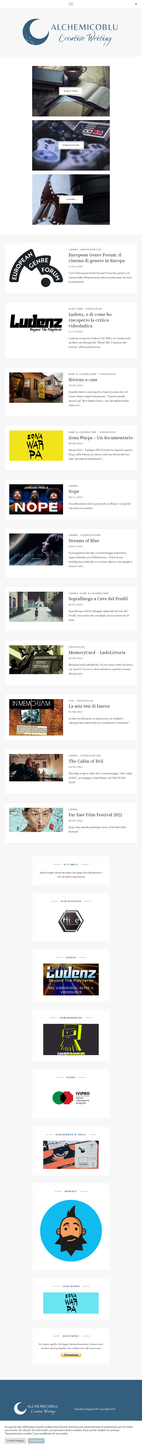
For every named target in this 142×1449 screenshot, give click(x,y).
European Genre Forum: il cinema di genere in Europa (97, 258)
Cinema (73, 249)
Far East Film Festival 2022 (95, 815)
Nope (74, 491)
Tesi (72, 700)
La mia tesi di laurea (89, 706)
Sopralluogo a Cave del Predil (98, 599)
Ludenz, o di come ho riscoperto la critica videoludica (90, 320)
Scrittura (76, 309)
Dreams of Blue (84, 541)
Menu (71, 4)
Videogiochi (94, 309)
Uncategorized (90, 249)
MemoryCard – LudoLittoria (97, 652)
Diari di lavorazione (83, 374)
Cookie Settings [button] (15, 1440)
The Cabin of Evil (86, 761)
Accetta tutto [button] (36, 1440)
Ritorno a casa (83, 380)
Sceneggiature (90, 535)
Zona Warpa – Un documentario (101, 438)
